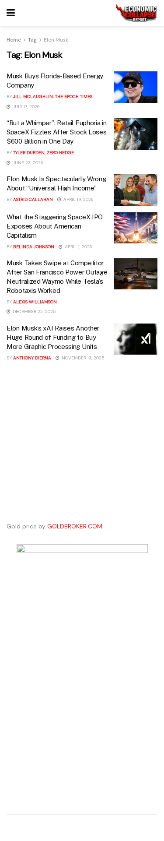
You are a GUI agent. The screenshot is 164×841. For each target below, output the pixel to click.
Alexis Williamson (35, 302)
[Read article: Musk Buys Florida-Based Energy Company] (135, 87)
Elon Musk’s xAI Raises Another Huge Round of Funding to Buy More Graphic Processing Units (53, 337)
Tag (32, 39)
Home (14, 39)
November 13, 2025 (82, 358)
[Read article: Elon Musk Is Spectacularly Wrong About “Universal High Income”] (135, 190)
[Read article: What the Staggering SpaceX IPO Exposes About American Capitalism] (135, 228)
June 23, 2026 (27, 162)
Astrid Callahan (33, 199)
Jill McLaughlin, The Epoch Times (52, 96)
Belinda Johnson (33, 247)
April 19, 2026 (78, 199)
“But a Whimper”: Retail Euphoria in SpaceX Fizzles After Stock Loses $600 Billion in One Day (57, 132)
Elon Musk (56, 39)
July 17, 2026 (25, 106)
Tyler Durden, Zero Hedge (43, 152)
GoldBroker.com (74, 526)
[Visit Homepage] (136, 13)
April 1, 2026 (77, 247)
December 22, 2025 (33, 311)
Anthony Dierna (32, 358)
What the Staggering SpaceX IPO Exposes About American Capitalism (55, 226)
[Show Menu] (11, 13)
